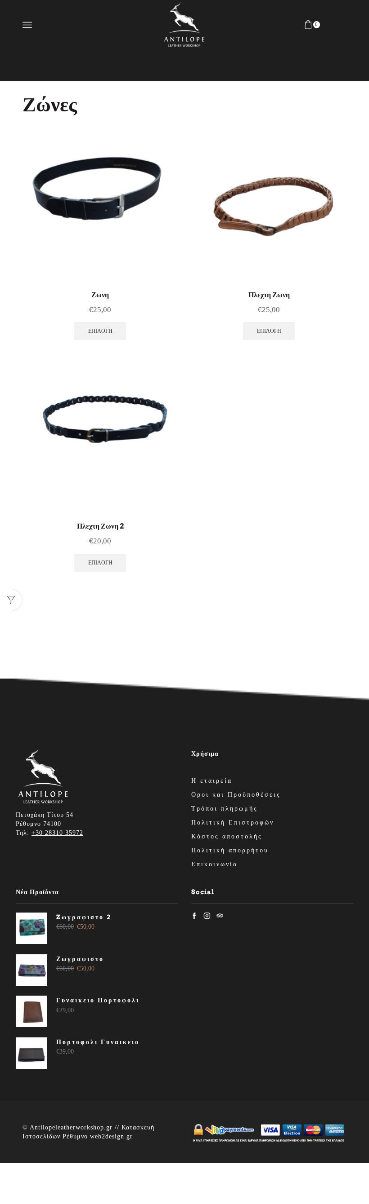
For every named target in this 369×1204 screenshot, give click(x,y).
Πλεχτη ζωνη (269, 295)
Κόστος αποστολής (226, 836)
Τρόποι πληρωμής (224, 808)
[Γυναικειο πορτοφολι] (31, 1011)
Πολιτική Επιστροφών (232, 822)
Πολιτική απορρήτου (230, 850)
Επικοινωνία (214, 864)
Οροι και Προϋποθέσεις (236, 794)
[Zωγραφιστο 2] (31, 928)
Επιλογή (100, 331)
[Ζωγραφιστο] (31, 970)
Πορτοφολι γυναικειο (98, 1041)
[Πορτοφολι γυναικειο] (31, 1053)
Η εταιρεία (211, 780)
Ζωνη (100, 295)
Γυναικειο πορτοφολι (98, 1000)
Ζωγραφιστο (80, 958)
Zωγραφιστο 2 (84, 917)
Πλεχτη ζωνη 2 (100, 526)
